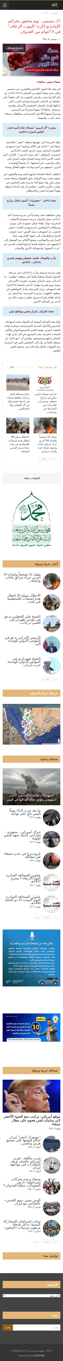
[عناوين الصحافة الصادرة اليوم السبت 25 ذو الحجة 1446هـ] (51, 904)
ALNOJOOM (38, 1355)
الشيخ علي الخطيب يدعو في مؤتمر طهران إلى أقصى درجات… (23, 620)
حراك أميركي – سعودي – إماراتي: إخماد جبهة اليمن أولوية (22, 835)
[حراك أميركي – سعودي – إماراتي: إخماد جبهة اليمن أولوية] (51, 839)
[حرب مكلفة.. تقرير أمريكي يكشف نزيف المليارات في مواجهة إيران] (51, 1165)
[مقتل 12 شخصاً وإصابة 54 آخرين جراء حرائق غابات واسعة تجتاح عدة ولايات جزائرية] (45, 425)
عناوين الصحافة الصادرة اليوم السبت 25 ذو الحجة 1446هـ (23, 900)
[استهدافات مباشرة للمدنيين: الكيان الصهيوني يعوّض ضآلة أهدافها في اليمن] (31, 787)
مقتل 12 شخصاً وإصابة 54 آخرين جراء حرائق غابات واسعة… (22, 578)
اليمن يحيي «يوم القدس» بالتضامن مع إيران (22, 1202)
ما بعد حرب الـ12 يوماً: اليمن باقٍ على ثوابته (25, 812)
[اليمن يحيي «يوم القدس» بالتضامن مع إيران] (51, 1207)
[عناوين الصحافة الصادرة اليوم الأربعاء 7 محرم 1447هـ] (51, 882)
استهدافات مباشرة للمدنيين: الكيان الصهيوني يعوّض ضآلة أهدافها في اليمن (31, 797)
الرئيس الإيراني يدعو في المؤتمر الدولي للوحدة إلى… (23, 641)
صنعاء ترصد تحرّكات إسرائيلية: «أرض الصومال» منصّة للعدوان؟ (22, 1182)
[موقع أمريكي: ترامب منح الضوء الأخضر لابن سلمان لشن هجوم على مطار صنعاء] (31, 1096)
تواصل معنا (50, 1256)
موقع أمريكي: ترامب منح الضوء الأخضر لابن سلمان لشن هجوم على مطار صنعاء (32, 1120)
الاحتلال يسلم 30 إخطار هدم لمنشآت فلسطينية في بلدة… (24, 599)
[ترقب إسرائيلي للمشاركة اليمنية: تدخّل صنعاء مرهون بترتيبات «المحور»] (51, 1228)
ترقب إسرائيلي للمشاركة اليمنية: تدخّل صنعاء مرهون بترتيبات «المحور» (22, 1224)
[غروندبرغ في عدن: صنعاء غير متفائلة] (51, 861)
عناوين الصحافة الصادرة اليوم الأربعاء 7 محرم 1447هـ (23, 878)
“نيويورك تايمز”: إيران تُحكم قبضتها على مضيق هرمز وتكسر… (23, 1140)
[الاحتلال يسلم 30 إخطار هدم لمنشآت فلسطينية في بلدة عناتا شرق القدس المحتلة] (17, 425)
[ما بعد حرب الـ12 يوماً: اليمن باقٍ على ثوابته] (51, 817)
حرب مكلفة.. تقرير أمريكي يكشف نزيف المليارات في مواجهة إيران (25, 1163)
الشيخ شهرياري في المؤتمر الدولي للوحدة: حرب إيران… (24, 662)
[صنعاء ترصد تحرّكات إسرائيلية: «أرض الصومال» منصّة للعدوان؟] (51, 1186)
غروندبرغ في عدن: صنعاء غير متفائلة (22, 855)
